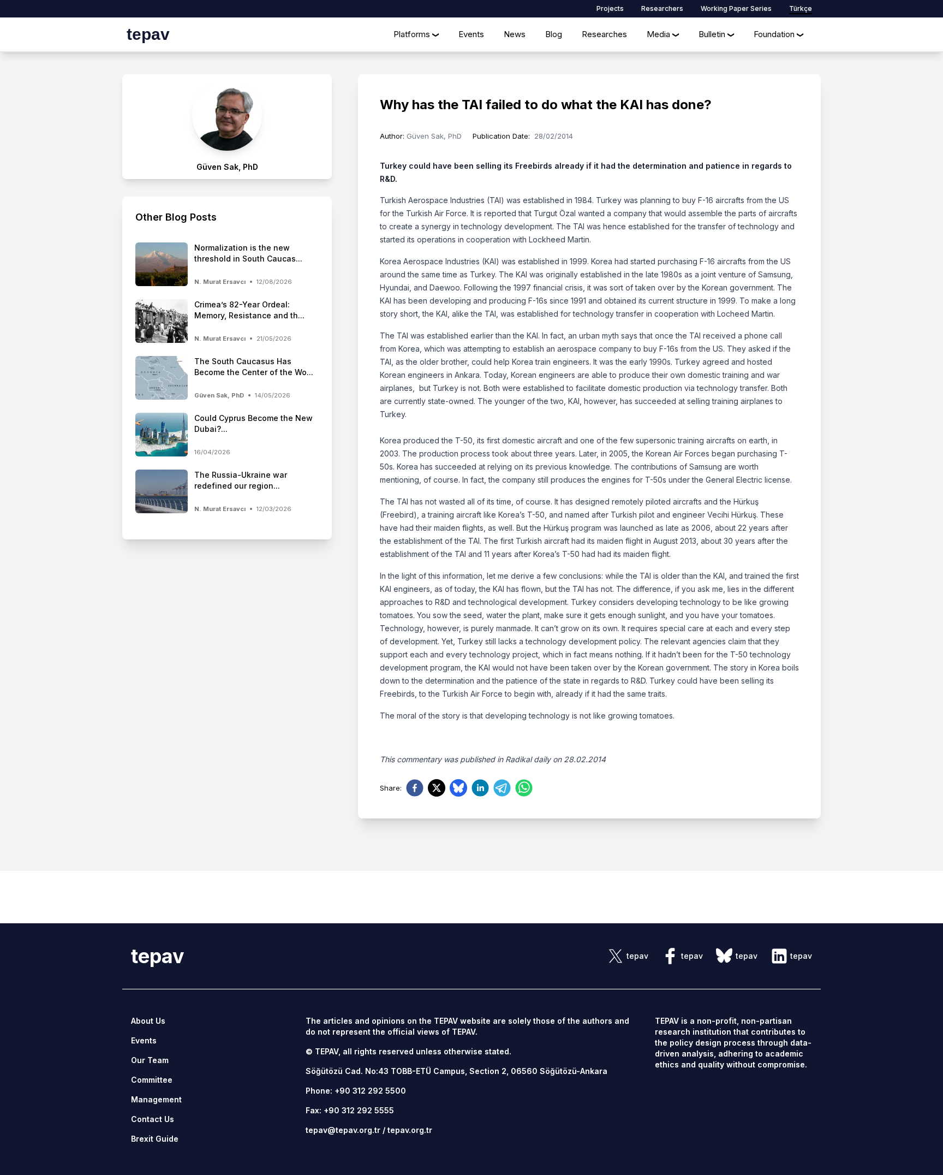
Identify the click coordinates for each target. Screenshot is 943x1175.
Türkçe (800, 8)
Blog (553, 34)
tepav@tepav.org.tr (343, 1130)
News (515, 34)
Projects (610, 8)
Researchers (662, 8)
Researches (604, 34)
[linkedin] (480, 788)
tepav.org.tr (409, 1130)
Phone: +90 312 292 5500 (356, 1090)
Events (471, 34)
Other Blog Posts (176, 217)
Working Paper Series (736, 8)
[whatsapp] (524, 788)
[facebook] (414, 788)
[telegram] (502, 788)
